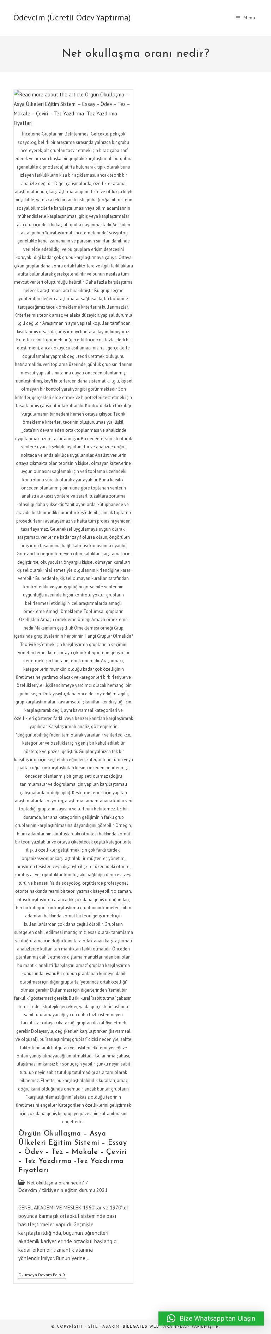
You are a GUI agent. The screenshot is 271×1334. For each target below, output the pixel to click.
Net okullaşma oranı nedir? (55, 1183)
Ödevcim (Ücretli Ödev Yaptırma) (72, 17)
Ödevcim (27, 1190)
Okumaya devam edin (42, 1275)
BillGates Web (141, 1327)
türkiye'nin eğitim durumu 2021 (75, 1190)
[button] (211, 1318)
